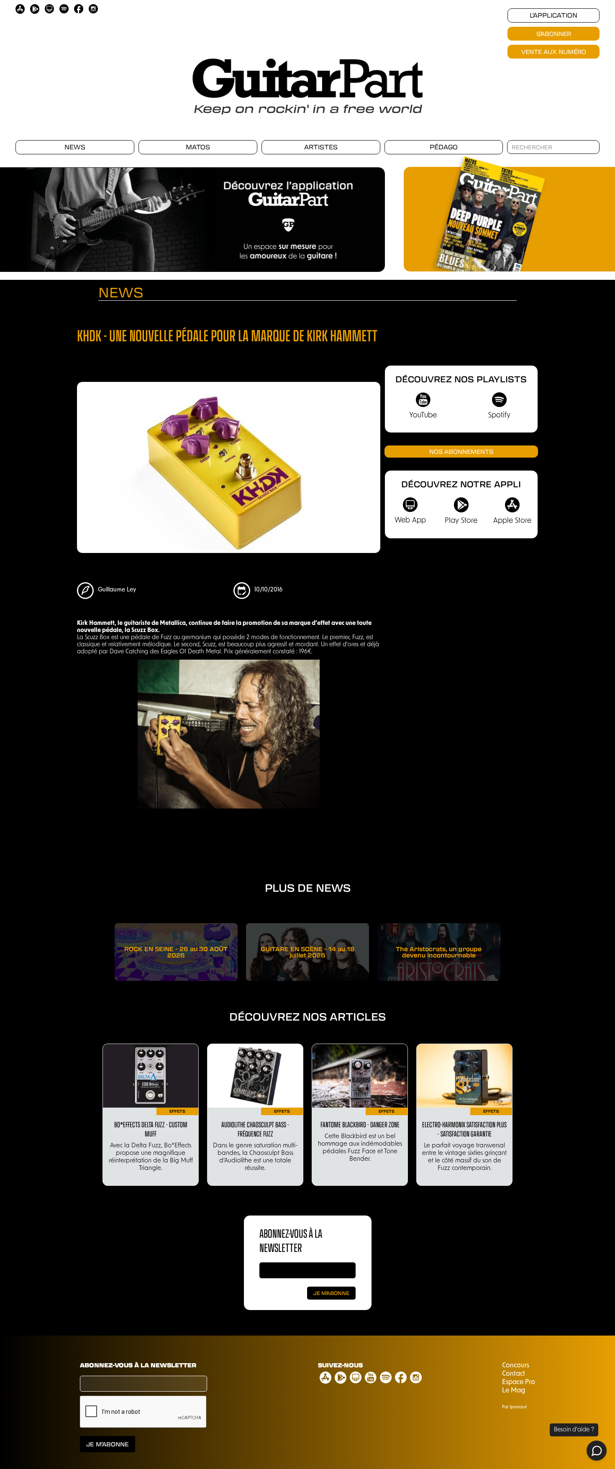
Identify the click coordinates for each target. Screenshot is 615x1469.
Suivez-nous (340, 1365)
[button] (368, 221)
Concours (515, 1365)
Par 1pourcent (514, 1407)
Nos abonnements (461, 451)
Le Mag (513, 1390)
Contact (513, 1374)
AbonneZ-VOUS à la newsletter (290, 1240)
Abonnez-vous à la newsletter (138, 1365)
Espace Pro (518, 1382)
